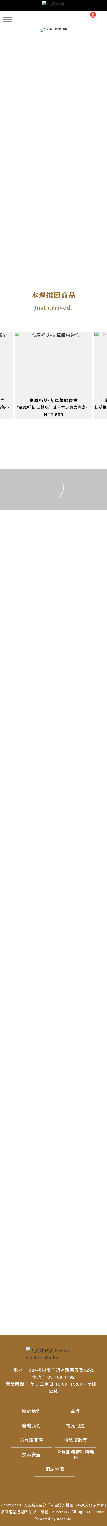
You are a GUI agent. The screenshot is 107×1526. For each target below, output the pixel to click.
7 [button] (81, 695)
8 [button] (92, 695)
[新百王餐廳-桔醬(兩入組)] (78, 526)
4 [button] (48, 695)
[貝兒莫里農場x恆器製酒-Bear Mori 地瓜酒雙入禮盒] (78, 617)
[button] (7, 19)
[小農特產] (29, 97)
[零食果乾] (77, 42)
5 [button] (59, 695)
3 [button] (37, 695)
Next (104, 375)
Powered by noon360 (53, 1518)
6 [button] (70, 695)
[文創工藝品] (77, 97)
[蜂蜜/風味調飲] (29, 42)
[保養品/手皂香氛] (77, 66)
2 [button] (26, 695)
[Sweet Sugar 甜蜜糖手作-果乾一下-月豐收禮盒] (28, 617)
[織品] (29, 66)
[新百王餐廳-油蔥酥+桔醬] (28, 526)
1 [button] (15, 695)
